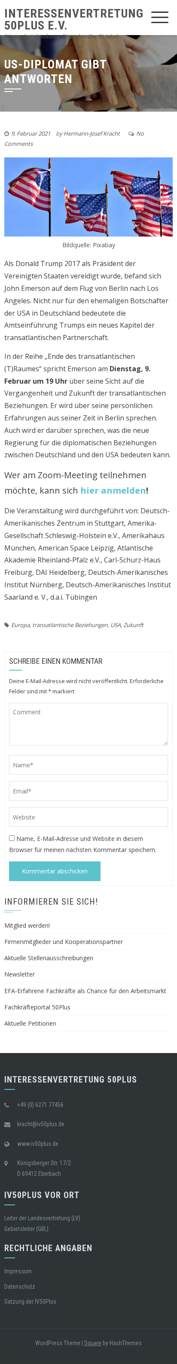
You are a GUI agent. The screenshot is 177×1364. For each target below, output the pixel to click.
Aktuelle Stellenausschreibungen (48, 958)
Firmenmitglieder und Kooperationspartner (63, 942)
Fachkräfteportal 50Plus (37, 1007)
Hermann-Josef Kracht (92, 133)
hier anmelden (113, 490)
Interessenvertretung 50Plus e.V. (73, 19)
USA (115, 625)
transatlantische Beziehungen (70, 625)
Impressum (18, 1271)
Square (92, 1343)
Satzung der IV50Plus (30, 1301)
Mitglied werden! (27, 925)
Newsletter (19, 974)
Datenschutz (19, 1286)
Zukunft (133, 625)
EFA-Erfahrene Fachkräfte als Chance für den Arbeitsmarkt (85, 991)
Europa (20, 625)
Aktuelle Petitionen (30, 1023)
